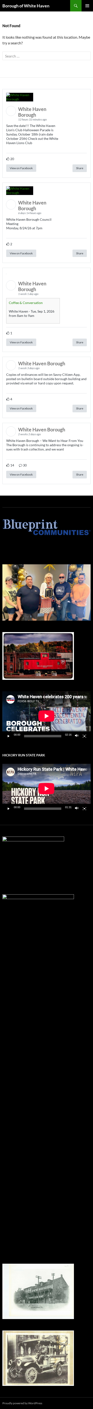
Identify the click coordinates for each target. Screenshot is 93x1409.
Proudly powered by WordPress (22, 1403)
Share (79, 168)
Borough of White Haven (25, 5)
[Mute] (76, 736)
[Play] (8, 736)
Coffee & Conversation (26, 303)
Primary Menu (87, 5)
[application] (46, 716)
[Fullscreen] (84, 736)
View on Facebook (21, 168)
